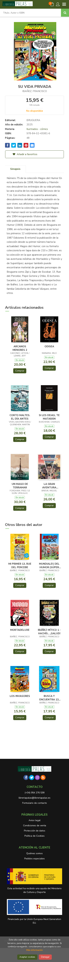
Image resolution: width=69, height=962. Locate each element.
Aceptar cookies (27, 956)
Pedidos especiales (34, 858)
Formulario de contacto (34, 803)
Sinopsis (15, 169)
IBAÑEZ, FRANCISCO (34, 91)
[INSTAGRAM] (37, 777)
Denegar (45, 956)
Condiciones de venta (34, 825)
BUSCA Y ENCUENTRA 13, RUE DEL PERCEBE (49, 697)
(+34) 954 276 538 (34, 792)
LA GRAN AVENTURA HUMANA (49, 485)
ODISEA (49, 346)
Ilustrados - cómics (37, 129)
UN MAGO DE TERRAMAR (20, 485)
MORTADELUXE (19, 630)
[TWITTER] (31, 777)
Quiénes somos (34, 853)
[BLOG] (43, 777)
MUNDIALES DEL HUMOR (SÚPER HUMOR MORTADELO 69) (49, 565)
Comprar (19, 370)
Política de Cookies (34, 835)
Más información (34, 950)
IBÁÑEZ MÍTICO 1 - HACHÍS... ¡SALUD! (49, 631)
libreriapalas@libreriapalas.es (34, 797)
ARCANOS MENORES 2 (20, 348)
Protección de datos (34, 830)
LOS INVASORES (20, 696)
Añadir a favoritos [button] (26, 154)
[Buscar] (65, 13)
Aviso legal (35, 820)
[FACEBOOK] (25, 777)
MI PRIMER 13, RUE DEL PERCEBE (19, 565)
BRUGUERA (33, 120)
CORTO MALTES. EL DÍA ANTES (20, 417)
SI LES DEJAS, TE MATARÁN (49, 417)
